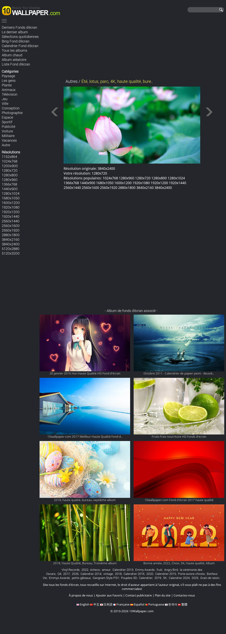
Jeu (4, 98)
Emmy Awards (144, 570)
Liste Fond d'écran (16, 64)
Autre (6, 145)
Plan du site (163, 595)
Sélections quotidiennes (20, 36)
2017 (66, 574)
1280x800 (10, 175)
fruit (159, 570)
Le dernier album (15, 32)
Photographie (12, 112)
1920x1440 (10, 216)
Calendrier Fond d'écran (20, 45)
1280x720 (9, 170)
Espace (7, 117)
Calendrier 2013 (122, 570)
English (84, 604)
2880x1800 (11, 234)
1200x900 (10, 165)
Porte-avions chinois (191, 574)
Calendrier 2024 (179, 578)
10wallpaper (33, 10)
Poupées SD (129, 578)
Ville (5, 103)
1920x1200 (11, 211)
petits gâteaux (81, 578)
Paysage (8, 75)
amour (106, 570)
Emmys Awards (59, 578)
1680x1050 (11, 198)
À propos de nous (81, 595)
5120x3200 (11, 253)
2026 (75, 574)
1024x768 (9, 161)
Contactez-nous (184, 595)
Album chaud (12, 55)
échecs (95, 570)
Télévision (9, 94)
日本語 (107, 604)
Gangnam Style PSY (106, 578)
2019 (157, 578)
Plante (7, 85)
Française (123, 604)
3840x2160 (10, 239)
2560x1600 (11, 225)
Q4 (59, 574)
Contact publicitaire (138, 595)
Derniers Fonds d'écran (19, 27)
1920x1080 (11, 207)
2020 (149, 574)
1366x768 (9, 184)
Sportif (7, 122)
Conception (10, 108)
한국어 (172, 604)
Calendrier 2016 (134, 574)
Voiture (7, 131)
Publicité (8, 126)
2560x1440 (10, 221)
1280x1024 (10, 193)
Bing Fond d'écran (15, 41)
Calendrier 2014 (91, 574)
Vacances (9, 140)
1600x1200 (11, 202)
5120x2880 (10, 248)
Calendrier (145, 578)
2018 (118, 574)
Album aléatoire (14, 59)
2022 (85, 570)
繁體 (184, 604)
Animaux (9, 89)
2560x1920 (10, 230)
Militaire (8, 135)
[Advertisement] (132, 49)
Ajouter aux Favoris (109, 595)
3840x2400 (11, 244)
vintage (108, 574)
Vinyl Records (70, 570)
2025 (195, 578)
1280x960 (9, 179)
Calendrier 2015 (165, 574)
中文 (96, 604)
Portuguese (156, 604)
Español (139, 604)
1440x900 (10, 188)
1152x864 (9, 156)
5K (165, 578)
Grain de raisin (209, 578)
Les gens (9, 80)
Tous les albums (14, 50)
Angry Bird (171, 570)
